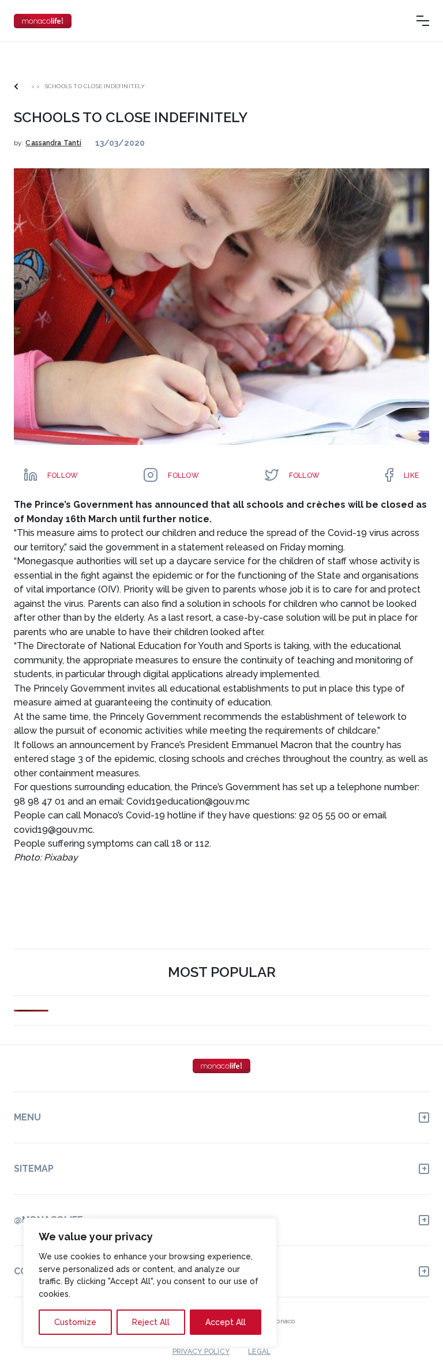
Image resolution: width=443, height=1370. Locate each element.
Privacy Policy (201, 1352)
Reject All (151, 1322)
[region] (150, 1282)
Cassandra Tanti (53, 143)
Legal (259, 1352)
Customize (75, 1322)
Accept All (225, 1322)
